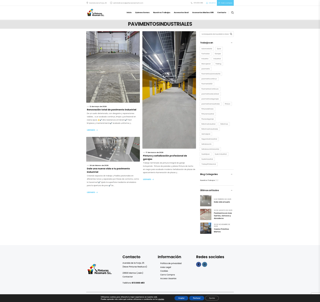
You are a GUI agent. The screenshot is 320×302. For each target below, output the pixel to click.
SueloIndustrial (207, 159)
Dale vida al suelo (222, 202)
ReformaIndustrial (208, 124)
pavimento (206, 69)
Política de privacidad (171, 263)
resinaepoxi (206, 134)
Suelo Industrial (221, 154)
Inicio (129, 12)
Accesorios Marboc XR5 (203, 12)
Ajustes (212, 298)
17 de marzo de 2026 (154, 152)
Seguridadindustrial (209, 139)
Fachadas (206, 54)
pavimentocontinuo (209, 79)
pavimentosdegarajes (210, 99)
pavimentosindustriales (211, 104)
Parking (218, 64)
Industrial (217, 59)
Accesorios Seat (181, 12)
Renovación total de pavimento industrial (111, 109)
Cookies (164, 271)
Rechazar (196, 298)
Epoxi (219, 49)
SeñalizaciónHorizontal (210, 149)
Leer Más (91, 130)
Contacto (221, 12)
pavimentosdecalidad (210, 94)
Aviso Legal (165, 267)
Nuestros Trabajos (161, 12)
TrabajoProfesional (209, 164)
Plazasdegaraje (208, 119)
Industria (205, 59)
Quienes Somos (142, 12)
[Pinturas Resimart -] (96, 12)
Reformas (224, 124)
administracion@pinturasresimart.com (128, 3)
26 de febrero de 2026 (99, 165)
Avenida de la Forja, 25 (98, 3)
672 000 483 (198, 3)
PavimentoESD (207, 84)
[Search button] (231, 34)
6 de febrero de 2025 (222, 199)
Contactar (127, 276)
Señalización (207, 144)
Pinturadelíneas (208, 109)
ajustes (161, 299)
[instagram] (204, 264)
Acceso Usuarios (168, 278)
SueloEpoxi (206, 154)
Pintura (227, 104)
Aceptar (181, 298)
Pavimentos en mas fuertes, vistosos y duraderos (223, 216)
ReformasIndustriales (210, 129)
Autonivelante (207, 49)
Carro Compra (167, 275)
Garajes (218, 54)
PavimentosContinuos (210, 89)
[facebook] (198, 264)
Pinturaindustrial (208, 114)
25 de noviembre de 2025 (222, 225)
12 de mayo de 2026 (98, 106)
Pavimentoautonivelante (211, 74)
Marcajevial (206, 64)
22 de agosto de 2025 (223, 210)
